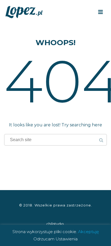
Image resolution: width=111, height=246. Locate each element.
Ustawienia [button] (67, 238)
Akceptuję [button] (88, 231)
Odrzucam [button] (43, 238)
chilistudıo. (55, 224)
